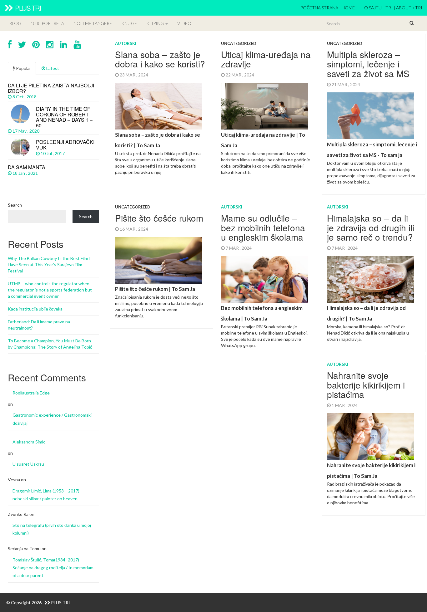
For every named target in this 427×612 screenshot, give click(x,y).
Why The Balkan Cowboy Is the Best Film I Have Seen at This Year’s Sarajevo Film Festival (49, 264)
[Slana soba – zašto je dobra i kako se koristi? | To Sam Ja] (160, 129)
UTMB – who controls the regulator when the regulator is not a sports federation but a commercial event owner (50, 290)
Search (15, 205)
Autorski (125, 43)
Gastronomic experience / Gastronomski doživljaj (52, 418)
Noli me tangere (92, 23)
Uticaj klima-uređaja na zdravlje (266, 59)
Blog (15, 23)
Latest (52, 68)
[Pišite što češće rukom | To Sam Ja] (160, 278)
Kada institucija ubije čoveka (35, 308)
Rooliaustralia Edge (31, 392)
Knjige (129, 23)
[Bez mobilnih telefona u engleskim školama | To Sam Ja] (266, 302)
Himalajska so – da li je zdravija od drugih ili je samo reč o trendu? (370, 227)
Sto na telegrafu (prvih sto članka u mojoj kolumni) (52, 529)
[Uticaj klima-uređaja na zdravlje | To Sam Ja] (266, 129)
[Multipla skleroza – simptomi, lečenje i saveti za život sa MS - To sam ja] (372, 138)
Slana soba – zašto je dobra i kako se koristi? (160, 59)
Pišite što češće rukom (159, 218)
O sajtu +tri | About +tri (393, 7)
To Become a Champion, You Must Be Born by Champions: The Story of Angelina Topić (50, 344)
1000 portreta (47, 23)
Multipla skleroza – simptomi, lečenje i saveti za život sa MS (368, 64)
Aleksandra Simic (29, 441)
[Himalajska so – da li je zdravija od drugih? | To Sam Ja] (372, 299)
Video (184, 23)
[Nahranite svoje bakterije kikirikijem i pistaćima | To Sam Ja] (372, 459)
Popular (23, 68)
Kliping (155, 23)
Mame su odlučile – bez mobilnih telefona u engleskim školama (263, 227)
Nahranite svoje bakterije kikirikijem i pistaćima (366, 385)
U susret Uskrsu (28, 464)
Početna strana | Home (327, 7)
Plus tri (27, 7)
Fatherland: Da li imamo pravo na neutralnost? (39, 324)
